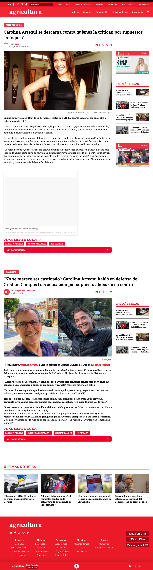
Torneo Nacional (19, 555)
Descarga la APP (63, 4)
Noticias (75, 12)
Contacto (82, 547)
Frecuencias (144, 4)
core (17, 44)
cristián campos (63, 433)
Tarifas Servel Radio (104, 547)
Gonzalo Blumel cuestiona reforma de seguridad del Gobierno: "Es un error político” (131, 498)
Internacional (41, 551)
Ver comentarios (16, 249)
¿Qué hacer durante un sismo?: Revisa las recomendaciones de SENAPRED (94, 498)
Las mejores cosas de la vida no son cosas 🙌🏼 (21, 229)
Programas (137, 12)
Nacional (11, 272)
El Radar (61, 547)
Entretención (102, 12)
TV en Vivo (112, 4)
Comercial (104, 543)
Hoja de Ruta (61, 555)
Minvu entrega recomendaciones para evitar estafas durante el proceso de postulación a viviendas (125, 92)
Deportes (87, 12)
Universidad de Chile (19, 551)
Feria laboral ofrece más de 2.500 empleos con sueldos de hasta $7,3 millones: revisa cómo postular (139, 129)
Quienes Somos (81, 543)
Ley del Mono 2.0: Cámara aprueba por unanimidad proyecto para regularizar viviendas (125, 117)
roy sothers (57, 244)
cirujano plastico (36, 244)
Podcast (99, 4)
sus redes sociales (100, 364)
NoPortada (82, 433)
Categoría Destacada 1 (38, 433)
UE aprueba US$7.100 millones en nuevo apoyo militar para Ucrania (20, 498)
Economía (41, 547)
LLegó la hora (61, 543)
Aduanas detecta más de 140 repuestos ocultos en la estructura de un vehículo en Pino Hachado (56, 500)
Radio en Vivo (128, 4)
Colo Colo (19, 543)
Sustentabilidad (120, 12)
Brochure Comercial (82, 4)
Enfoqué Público (61, 551)
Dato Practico (41, 543)
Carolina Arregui (14, 244)
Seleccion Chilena (19, 547)
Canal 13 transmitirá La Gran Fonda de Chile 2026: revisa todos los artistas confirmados (139, 105)
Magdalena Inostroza (25, 290)
